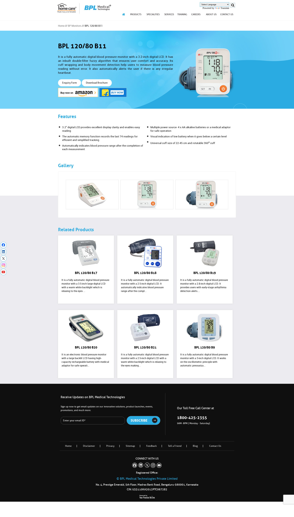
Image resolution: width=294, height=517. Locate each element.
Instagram (3, 265)
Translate (225, 8)
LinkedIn (3, 252)
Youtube (3, 272)
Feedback (151, 445)
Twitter (3, 258)
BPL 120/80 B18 (145, 273)
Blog (195, 445)
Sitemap (130, 445)
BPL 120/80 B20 (86, 347)
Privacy (110, 445)
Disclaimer (89, 445)
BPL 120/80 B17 (86, 273)
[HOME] (124, 14)
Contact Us (215, 445)
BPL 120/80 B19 (204, 273)
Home (61, 25)
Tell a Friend (174, 445)
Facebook (3, 245)
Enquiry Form (69, 82)
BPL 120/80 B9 (204, 347)
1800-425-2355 (192, 417)
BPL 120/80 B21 (145, 347)
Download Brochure (97, 82)
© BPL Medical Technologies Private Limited (147, 479)
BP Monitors (74, 25)
